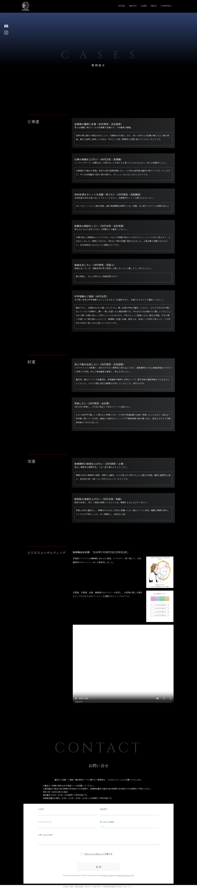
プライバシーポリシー (93, 854)
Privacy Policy (107, 875)
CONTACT (166, 5)
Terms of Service (123, 875)
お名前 (40, 809)
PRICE (154, 5)
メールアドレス (44, 822)
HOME (121, 5)
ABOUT (133, 5)
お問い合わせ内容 (45, 835)
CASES (144, 5)
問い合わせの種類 (107, 822)
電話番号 (103, 809)
